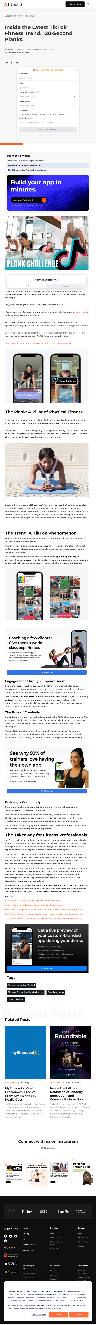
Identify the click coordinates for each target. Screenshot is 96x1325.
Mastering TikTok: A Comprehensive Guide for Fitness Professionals (38, 343)
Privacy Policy (83, 1242)
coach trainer (16, 999)
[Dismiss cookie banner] (87, 1286)
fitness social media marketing (26, 992)
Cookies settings (39, 1314)
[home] (13, 4)
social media (82, 312)
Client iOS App (56, 1237)
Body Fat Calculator (82, 1272)
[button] (88, 4)
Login (52, 1233)
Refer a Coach (29, 1245)
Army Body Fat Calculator (84, 1279)
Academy (54, 1280)
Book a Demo (75, 4)
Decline (79, 1314)
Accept (59, 1314)
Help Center (55, 1249)
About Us (81, 1233)
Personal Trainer (29, 1273)
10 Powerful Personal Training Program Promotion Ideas (32, 900)
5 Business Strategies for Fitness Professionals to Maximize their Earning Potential (44, 909)
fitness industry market (21, 985)
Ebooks (53, 1271)
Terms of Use (83, 1237)
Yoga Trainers (28, 1278)
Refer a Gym (28, 1250)
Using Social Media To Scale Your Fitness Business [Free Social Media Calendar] (43, 918)
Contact (81, 1246)
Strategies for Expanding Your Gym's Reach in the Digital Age (34, 905)
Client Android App (56, 1243)
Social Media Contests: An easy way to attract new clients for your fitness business (44, 914)
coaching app (56, 992)
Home (25, 1228)
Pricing (26, 1234)
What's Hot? (12, 16)
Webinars (54, 1275)
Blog (25, 1239)
